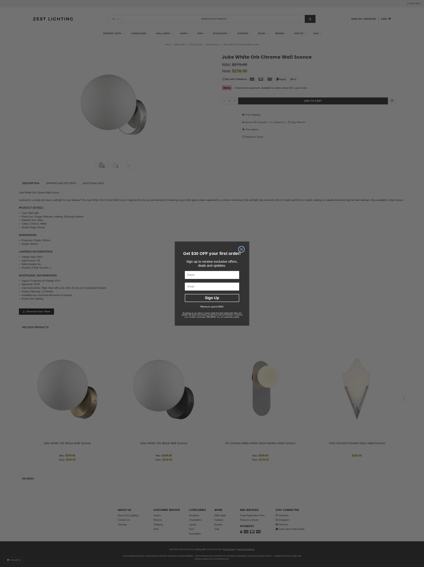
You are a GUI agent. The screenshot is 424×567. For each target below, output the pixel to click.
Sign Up (212, 298)
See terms (211, 317)
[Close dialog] (241, 249)
